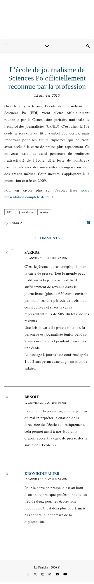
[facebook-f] (28, 574)
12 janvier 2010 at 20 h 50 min (45, 402)
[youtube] (65, 574)
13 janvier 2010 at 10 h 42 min (45, 258)
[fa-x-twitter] (36, 574)
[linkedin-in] (50, 574)
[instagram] (43, 574)
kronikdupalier (41, 473)
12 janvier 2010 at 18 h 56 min (45, 479)
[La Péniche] (47, 19)
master (44, 212)
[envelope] (58, 574)
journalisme (26, 212)
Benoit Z (15, 222)
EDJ (9, 212)
